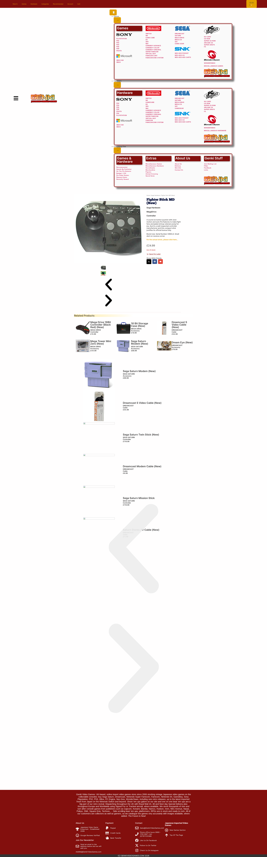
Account (70, 4)
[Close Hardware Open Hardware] (117, 85)
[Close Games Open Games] (117, 20)
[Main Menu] (16, 98)
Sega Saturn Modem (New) (139, 342)
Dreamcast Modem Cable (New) (142, 466)
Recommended (58, 4)
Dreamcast (177, 330)
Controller (151, 216)
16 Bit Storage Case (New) (139, 324)
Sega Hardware (155, 195)
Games (24, 4)
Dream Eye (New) (182, 342)
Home (148, 195)
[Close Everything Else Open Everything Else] (117, 150)
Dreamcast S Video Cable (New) (179, 325)
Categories (45, 4)
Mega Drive (95, 330)
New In (15, 4)
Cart (78, 4)
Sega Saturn (137, 347)
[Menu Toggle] (113, 12)
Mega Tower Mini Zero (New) (100, 342)
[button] (108, 285)
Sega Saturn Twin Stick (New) (141, 434)
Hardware (34, 4)
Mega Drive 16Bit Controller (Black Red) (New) (100, 325)
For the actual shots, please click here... (162, 240)
